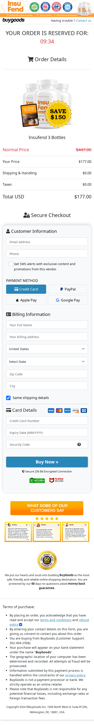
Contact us (83, 20)
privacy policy (75, 675)
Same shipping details (31, 397)
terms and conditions (55, 620)
